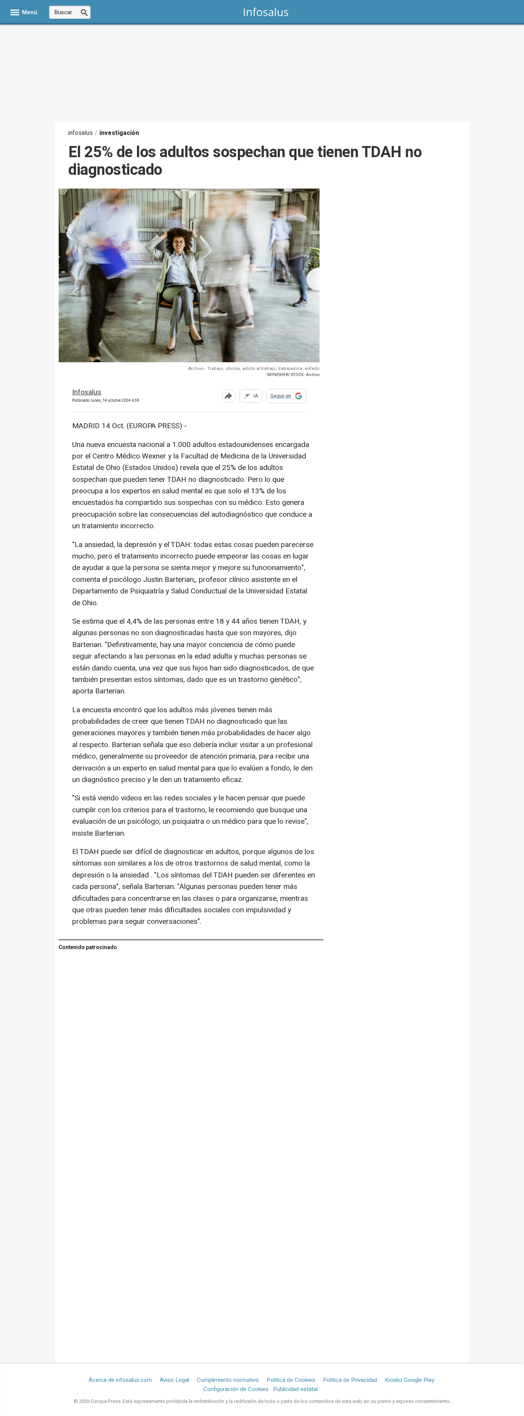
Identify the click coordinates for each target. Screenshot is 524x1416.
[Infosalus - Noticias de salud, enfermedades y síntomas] (266, 11)
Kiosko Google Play (409, 1380)
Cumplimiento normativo (228, 1380)
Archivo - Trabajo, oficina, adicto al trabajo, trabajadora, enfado (254, 368)
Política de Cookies (291, 1380)
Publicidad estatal (295, 1389)
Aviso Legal (174, 1380)
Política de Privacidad (350, 1380)
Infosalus (86, 393)
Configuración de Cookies (236, 1389)
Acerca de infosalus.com (120, 1380)
